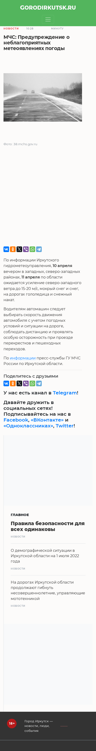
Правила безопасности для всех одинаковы (48, 526)
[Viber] (26, 249)
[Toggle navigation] (48, 19)
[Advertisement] (48, 198)
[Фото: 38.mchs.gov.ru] (42, 98)
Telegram (65, 393)
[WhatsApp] (32, 249)
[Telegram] (39, 249)
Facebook (15, 420)
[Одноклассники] (13, 249)
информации (23, 358)
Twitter (65, 426)
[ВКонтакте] (6, 249)
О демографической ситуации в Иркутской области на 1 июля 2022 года (45, 555)
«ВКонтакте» (47, 420)
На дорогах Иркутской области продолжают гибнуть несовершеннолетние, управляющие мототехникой (48, 590)
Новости (11, 28)
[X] (19, 249)
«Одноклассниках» (28, 426)
